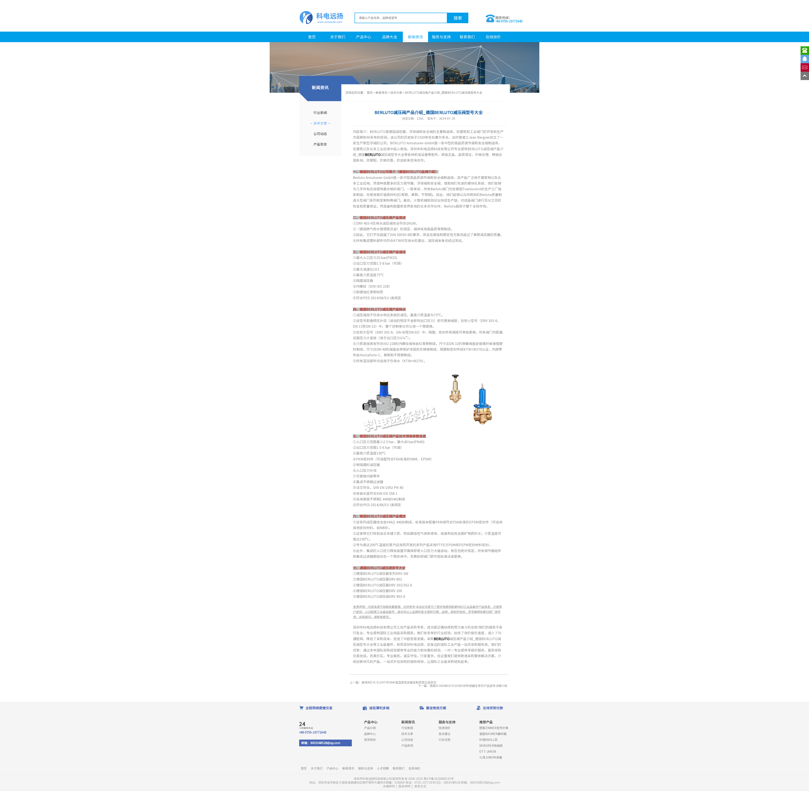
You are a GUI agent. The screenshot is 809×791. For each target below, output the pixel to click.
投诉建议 (444, 733)
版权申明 (404, 786)
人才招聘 (383, 768)
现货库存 (370, 739)
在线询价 (493, 37)
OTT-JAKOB (487, 751)
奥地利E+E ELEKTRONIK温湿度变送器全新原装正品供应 (399, 682)
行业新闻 (320, 112)
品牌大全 (389, 37)
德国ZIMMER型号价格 (493, 728)
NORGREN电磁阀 (491, 745)
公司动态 (320, 133)
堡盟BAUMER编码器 (492, 733)
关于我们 (337, 37)
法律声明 (389, 786)
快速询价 (444, 728)
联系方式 (420, 786)
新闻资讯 (415, 37)
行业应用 (444, 739)
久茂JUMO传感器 (490, 757)
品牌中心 (370, 733)
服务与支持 (441, 37)
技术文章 (320, 123)
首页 (312, 37)
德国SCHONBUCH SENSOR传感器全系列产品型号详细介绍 (468, 685)
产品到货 (320, 144)
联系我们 (467, 37)
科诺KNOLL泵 (488, 739)
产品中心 (363, 37)
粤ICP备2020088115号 (438, 778)
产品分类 (370, 728)
